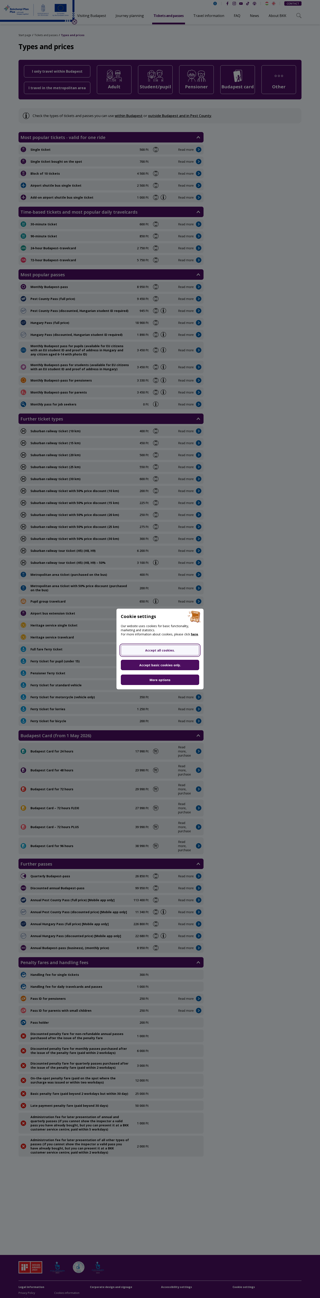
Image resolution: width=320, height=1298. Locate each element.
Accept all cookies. (160, 650)
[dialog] (160, 649)
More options (160, 680)
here (194, 634)
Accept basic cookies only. (160, 665)
